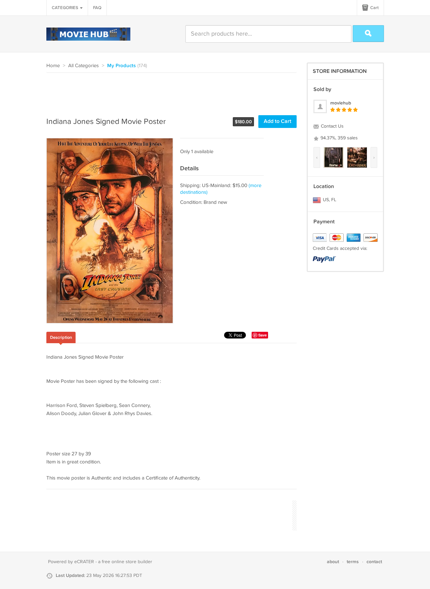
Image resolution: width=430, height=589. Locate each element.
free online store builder (127, 561)
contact (374, 561)
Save (262, 334)
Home (53, 66)
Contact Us (331, 126)
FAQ (97, 7)
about (333, 561)
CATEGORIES (65, 7)
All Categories (83, 66)
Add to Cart (277, 121)
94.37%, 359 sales (338, 138)
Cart (374, 7)
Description (61, 337)
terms (353, 561)
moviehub (340, 103)
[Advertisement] (168, 91)
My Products (121, 66)
